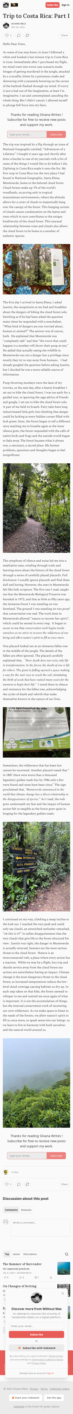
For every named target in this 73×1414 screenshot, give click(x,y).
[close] (63, 1293)
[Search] (66, 1254)
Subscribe (52, 5)
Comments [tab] (11, 1210)
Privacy (34, 1388)
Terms (44, 1388)
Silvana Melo (18, 23)
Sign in (65, 5)
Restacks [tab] (26, 1210)
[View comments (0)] (18, 35)
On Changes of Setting (19, 1286)
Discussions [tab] (30, 1254)
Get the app (54, 1397)
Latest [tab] (16, 1254)
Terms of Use (56, 1356)
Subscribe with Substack (39, 1348)
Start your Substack (27, 1397)
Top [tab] (7, 1254)
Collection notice (59, 1388)
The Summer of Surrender (22, 1264)
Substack (19, 1406)
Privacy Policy (39, 1363)
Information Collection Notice (47, 1359)
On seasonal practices (16, 1268)
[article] (36, 1271)
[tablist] (18, 1209)
